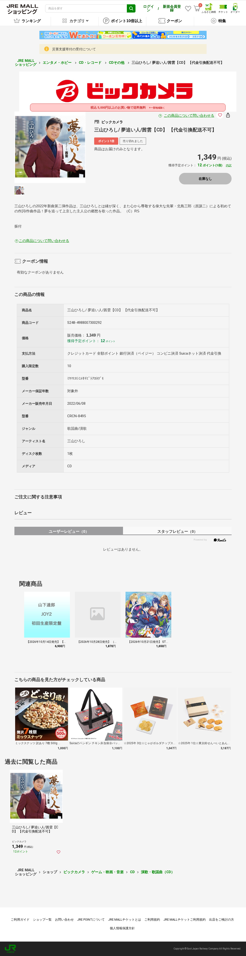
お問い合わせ (64, 919)
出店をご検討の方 (221, 919)
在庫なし (205, 179)
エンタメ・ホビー (58, 62)
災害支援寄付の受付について (74, 49)
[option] (50, 147)
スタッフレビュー (177, 531)
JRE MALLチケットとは (124, 919)
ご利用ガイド (20, 919)
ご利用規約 (152, 919)
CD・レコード (91, 62)
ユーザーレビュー (69, 531)
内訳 (229, 165)
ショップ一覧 (42, 919)
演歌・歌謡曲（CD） (158, 872)
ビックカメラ (74, 872)
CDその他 (117, 62)
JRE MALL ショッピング (26, 63)
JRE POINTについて (91, 919)
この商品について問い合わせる (189, 115)
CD (132, 872)
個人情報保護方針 (122, 928)
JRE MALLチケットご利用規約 (184, 919)
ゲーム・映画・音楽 (107, 872)
